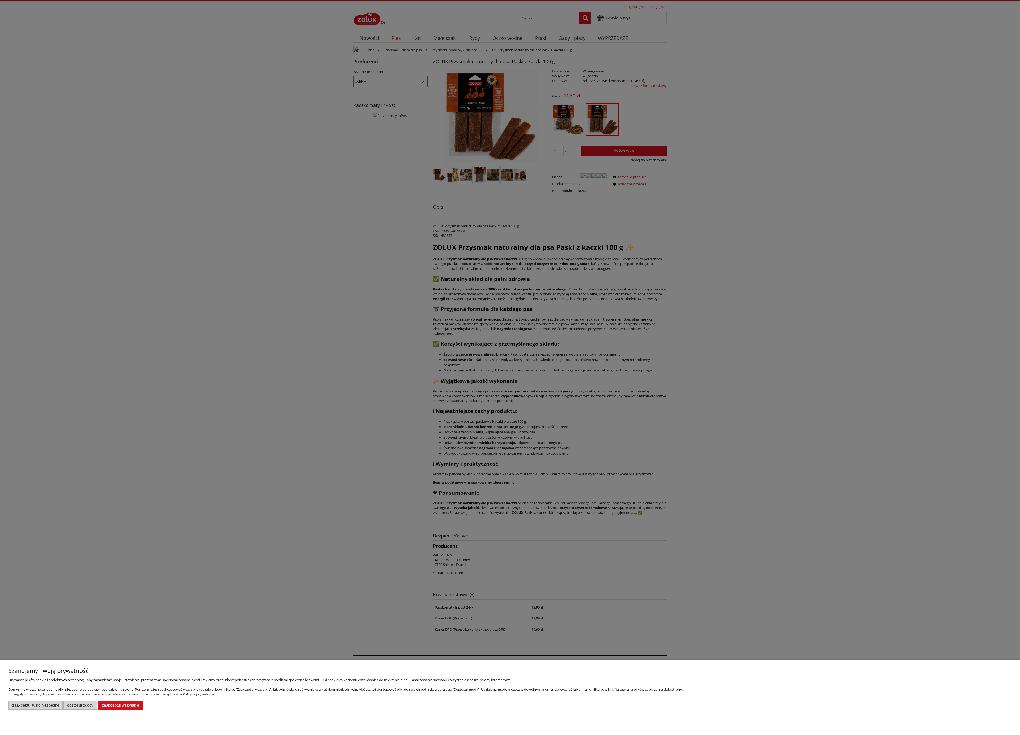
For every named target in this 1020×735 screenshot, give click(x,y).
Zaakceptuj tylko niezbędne (35, 705)
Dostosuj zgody (80, 705)
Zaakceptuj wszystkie (120, 705)
